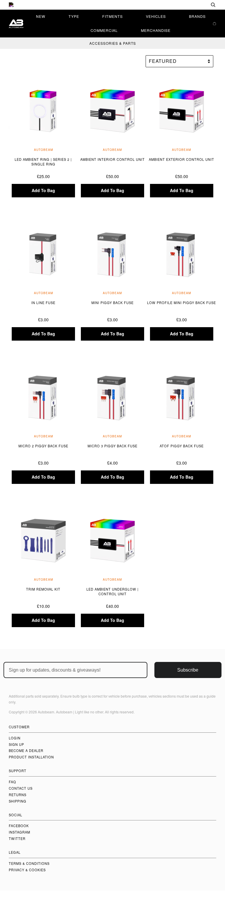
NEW (40, 16)
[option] (112, 5)
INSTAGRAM (19, 832)
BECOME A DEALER (26, 750)
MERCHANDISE (156, 30)
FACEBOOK (19, 825)
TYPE (74, 16)
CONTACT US (21, 788)
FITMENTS (112, 16)
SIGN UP (16, 744)
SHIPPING (17, 801)
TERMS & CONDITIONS (29, 863)
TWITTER (17, 838)
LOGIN (15, 738)
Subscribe (187, 669)
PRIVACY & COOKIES (27, 869)
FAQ (12, 781)
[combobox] (194, 4)
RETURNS (17, 794)
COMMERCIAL (104, 30)
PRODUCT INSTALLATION (31, 757)
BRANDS (197, 16)
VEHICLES (156, 16)
